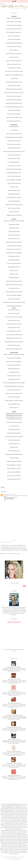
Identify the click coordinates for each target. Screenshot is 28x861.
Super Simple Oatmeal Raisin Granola (14, 117)
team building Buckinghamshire (9, 498)
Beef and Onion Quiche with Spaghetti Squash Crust (14, 151)
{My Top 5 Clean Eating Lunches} (14, 751)
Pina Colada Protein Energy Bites (14, 475)
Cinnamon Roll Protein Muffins (14, 472)
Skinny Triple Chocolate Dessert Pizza (14, 242)
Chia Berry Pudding (14, 458)
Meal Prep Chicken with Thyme (14, 140)
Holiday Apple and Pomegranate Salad (14, 349)
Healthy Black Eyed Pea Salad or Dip (14, 338)
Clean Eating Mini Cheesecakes (14, 235)
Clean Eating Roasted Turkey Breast (14, 169)
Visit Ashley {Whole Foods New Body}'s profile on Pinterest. (14, 650)
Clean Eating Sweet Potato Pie (14, 267)
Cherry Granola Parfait (14, 426)
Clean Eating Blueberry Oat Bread (14, 468)
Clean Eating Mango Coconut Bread (14, 465)
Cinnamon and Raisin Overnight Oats (14, 60)
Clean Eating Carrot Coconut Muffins (14, 253)
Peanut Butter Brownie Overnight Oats (14, 99)
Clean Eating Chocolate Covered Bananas (14, 291)
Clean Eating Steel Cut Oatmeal (14, 68)
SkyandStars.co (18, 859)
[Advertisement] (14, 529)
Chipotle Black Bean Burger (14, 194)
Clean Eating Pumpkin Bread (14, 440)
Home (14, 540)
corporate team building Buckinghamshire (10, 497)
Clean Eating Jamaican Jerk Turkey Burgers (14, 137)
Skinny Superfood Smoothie (14, 368)
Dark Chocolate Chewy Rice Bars (14, 263)
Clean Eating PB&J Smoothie (14, 404)
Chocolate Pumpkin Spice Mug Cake (14, 295)
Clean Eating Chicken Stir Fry (14, 190)
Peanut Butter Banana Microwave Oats (14, 103)
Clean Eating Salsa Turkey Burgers (14, 197)
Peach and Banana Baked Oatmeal (14, 121)
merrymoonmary (13, 857)
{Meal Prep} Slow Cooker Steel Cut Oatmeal (14, 92)
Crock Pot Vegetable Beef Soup (14, 183)
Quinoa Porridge (14, 78)
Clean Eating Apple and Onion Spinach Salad (14, 341)
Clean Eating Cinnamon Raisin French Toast (14, 107)
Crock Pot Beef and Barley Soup (14, 155)
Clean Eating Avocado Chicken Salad (14, 133)
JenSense (16, 854)
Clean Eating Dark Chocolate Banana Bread (14, 454)
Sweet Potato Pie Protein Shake (14, 390)
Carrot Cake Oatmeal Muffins (14, 39)
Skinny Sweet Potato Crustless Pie (14, 249)
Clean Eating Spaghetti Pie (14, 162)
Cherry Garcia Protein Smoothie (14, 365)
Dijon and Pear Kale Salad (14, 313)
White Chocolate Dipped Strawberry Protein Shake (14, 383)
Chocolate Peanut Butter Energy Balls (14, 422)
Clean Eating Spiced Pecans (14, 450)
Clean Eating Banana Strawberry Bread (14, 415)
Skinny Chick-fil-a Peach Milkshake (14, 361)
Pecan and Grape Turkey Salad (14, 176)
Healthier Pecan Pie (14, 270)
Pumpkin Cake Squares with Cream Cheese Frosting (14, 302)
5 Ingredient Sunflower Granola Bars (14, 461)
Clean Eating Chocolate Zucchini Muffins (14, 43)
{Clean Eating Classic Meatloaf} (14, 703)
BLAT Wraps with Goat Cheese (14, 144)
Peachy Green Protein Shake (14, 397)
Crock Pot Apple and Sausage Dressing (14, 334)
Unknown (5, 494)
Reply (4, 500)
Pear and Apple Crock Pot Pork (14, 165)
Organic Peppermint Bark (14, 277)
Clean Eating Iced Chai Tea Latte (14, 375)
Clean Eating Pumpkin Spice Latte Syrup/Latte (14, 386)
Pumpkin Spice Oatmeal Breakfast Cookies (14, 75)
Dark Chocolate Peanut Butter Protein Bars (14, 436)
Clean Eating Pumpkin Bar (14, 260)
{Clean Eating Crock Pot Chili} (14, 679)
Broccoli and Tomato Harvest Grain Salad (14, 317)
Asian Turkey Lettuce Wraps (14, 208)
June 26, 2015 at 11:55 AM (11, 494)
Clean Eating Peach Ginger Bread (14, 433)
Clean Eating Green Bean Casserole (14, 324)
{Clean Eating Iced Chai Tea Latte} (14, 727)
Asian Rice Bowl (14, 130)
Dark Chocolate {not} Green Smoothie (14, 393)
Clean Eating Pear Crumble (14, 256)
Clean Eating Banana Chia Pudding (14, 306)
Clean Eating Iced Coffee (14, 372)
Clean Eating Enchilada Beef (14, 201)
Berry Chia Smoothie (14, 407)
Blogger (23, 857)
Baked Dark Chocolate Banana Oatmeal (14, 89)
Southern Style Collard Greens (14, 345)
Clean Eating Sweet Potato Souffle (14, 331)
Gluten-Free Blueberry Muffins (14, 110)
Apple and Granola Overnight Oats (14, 96)
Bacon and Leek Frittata (14, 211)
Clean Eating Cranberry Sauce (14, 327)
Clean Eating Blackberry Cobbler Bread (14, 417)
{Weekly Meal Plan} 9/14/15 (14, 739)
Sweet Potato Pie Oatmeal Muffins (14, 46)
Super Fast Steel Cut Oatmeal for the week (14, 71)
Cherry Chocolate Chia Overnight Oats (14, 53)
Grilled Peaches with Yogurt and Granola (14, 284)
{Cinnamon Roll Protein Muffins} (14, 667)
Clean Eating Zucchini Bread (14, 429)
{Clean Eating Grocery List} (14, 691)
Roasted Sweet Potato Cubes (14, 320)
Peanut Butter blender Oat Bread (14, 479)
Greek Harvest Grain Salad (14, 309)
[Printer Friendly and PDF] (3, 487)
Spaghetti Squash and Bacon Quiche (14, 215)
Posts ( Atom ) (8, 542)
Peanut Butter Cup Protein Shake (14, 358)
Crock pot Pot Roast (14, 187)
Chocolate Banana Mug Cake (14, 299)
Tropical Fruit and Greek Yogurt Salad (14, 281)
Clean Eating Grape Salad (14, 288)
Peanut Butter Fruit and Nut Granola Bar (14, 413)
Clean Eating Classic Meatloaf (14, 148)
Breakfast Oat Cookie (14, 57)
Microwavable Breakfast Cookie (14, 64)
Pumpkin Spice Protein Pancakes (14, 114)
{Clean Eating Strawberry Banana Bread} (14, 715)
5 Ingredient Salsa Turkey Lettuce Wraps (14, 204)
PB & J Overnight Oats (14, 50)
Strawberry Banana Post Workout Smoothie (14, 400)
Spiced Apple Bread (14, 447)
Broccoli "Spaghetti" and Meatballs (14, 180)
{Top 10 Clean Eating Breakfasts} (14, 775)
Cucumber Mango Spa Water (14, 379)
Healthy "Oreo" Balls (14, 274)
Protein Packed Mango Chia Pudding (14, 419)
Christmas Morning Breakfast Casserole (14, 82)
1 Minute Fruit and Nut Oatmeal (14, 85)
